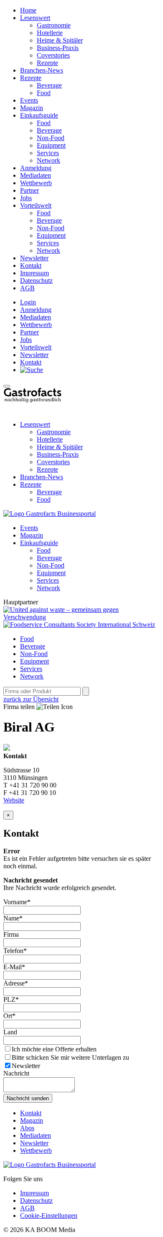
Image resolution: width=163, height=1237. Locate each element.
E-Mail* (14, 966)
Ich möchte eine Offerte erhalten (54, 1049)
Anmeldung (35, 167)
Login (28, 302)
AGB (27, 288)
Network (48, 160)
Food (44, 92)
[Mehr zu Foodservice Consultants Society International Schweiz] (79, 624)
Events (29, 100)
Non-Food (50, 137)
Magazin (31, 107)
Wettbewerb (36, 182)
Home (28, 10)
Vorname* (17, 901)
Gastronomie (54, 25)
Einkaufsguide (39, 115)
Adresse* (15, 983)
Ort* (9, 1015)
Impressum (34, 273)
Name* (13, 918)
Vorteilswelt (35, 205)
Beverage (49, 85)
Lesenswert (35, 17)
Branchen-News (41, 70)
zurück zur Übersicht (31, 699)
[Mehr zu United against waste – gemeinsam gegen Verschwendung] (81, 617)
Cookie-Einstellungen (48, 1215)
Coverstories (53, 55)
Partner (29, 190)
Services (48, 152)
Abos (27, 1127)
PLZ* (11, 999)
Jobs (26, 197)
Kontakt (30, 265)
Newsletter (34, 257)
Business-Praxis (58, 47)
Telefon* (15, 950)
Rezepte (47, 62)
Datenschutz (36, 280)
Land (10, 1032)
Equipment (51, 145)
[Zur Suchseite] (31, 369)
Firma (11, 934)
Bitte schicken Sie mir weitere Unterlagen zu (70, 1057)
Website (13, 800)
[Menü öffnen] (6, 386)
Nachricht (16, 1073)
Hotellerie (50, 32)
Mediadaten (35, 175)
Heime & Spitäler (60, 40)
